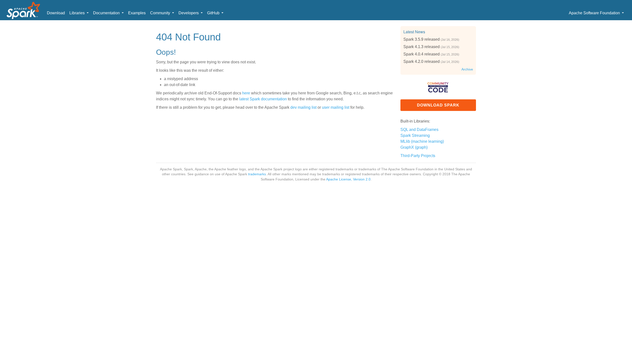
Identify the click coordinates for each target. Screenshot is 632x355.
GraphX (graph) (414, 147)
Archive (467, 69)
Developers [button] (189, 13)
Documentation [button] (107, 13)
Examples (137, 13)
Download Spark (438, 105)
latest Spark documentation (263, 99)
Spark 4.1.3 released (421, 47)
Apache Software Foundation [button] (595, 13)
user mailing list (335, 107)
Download (56, 13)
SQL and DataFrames (419, 129)
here (246, 93)
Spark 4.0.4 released (421, 54)
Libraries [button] (77, 13)
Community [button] (160, 13)
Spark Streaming (415, 135)
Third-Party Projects (417, 156)
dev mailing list (303, 107)
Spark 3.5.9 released (421, 39)
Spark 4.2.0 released (421, 61)
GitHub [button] (213, 13)
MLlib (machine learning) (422, 141)
